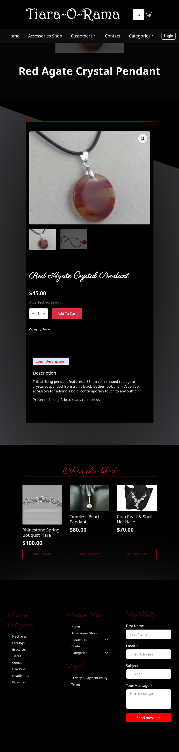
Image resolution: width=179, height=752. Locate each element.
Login (168, 35)
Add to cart (67, 313)
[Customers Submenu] (96, 35)
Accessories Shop (45, 36)
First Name (135, 625)
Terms (75, 684)
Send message (149, 717)
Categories (139, 36)
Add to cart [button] (42, 554)
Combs (17, 662)
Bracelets (19, 649)
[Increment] (44, 313)
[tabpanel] (89, 386)
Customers (81, 36)
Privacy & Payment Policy (89, 678)
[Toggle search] (138, 14)
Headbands (20, 676)
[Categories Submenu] (154, 35)
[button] (142, 138)
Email (130, 645)
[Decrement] (32, 313)
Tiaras (46, 329)
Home (13, 36)
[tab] (51, 361)
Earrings (18, 643)
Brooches (19, 682)
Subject (132, 665)
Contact (112, 36)
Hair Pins (18, 669)
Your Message (137, 685)
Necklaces (19, 636)
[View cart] (149, 14)
